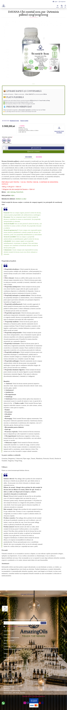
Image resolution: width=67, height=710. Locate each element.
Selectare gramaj (7, 137)
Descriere (28, 157)
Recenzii (39, 157)
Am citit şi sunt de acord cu (17, 626)
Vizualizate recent (10, 594)
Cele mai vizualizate (28, 594)
